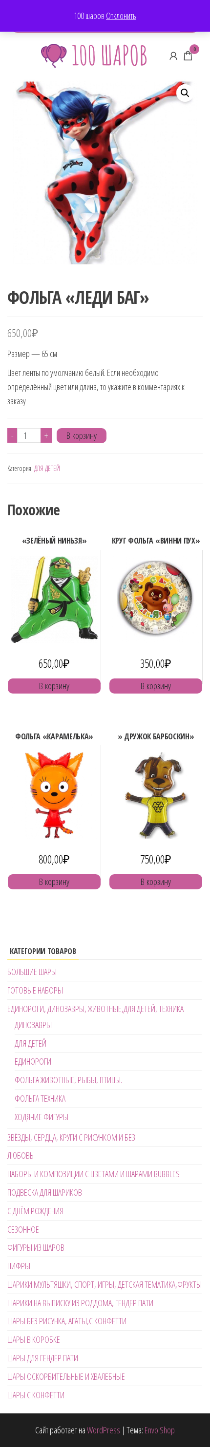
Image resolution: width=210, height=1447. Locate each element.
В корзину (81, 435)
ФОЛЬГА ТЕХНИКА (40, 1098)
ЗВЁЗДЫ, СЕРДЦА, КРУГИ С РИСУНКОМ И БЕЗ (71, 1137)
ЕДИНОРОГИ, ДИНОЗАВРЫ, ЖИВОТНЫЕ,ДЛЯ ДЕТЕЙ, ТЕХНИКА (95, 1009)
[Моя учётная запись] (173, 55)
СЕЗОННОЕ (23, 1229)
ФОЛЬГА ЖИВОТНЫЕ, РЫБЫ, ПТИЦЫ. (68, 1080)
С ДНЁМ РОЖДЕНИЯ (35, 1211)
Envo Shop (160, 1430)
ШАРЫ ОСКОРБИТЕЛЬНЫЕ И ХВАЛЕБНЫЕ (66, 1376)
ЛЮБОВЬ (20, 1155)
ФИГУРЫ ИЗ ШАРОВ (35, 1247)
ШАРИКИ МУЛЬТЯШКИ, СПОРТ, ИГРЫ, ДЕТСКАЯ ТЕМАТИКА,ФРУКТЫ (104, 1284)
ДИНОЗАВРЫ (33, 1025)
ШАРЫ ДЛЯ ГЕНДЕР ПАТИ (42, 1358)
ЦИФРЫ (18, 1266)
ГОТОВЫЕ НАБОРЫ (35, 990)
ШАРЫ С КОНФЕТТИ (35, 1395)
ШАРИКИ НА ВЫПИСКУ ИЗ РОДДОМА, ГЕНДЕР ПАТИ (80, 1303)
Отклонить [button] (121, 15)
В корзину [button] (54, 685)
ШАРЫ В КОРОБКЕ (33, 1339)
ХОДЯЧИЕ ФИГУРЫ (41, 1117)
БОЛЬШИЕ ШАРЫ (32, 971)
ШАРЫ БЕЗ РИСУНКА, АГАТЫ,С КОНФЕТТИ (66, 1321)
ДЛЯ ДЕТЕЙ (47, 468)
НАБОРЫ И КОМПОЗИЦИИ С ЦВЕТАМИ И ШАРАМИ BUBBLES (93, 1174)
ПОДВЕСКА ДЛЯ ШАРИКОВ (44, 1192)
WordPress (103, 1430)
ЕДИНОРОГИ (33, 1061)
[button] (185, 93)
